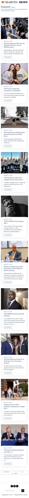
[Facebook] (12, 486)
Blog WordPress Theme (21, 495)
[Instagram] (17, 486)
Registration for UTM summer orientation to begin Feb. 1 (14, 406)
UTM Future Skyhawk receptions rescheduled (12, 90)
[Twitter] (14, 486)
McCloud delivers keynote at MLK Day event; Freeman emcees (14, 361)
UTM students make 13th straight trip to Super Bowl (13, 179)
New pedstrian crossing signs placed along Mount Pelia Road (14, 134)
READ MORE (8, 57)
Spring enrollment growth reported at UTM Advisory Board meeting (13, 268)
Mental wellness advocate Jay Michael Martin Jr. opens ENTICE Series (14, 45)
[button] (22, 490)
